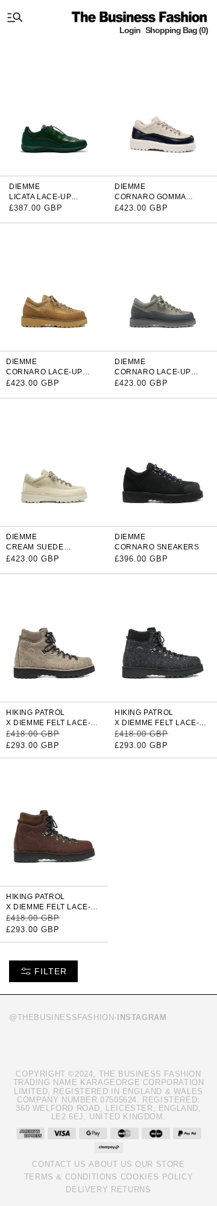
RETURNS (131, 1189)
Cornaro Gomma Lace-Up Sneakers (154, 201)
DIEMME (24, 186)
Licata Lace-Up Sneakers (40, 201)
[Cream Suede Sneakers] (54, 462)
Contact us (59, 1164)
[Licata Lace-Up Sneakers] (54, 111)
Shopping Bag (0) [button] (176, 30)
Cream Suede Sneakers (35, 551)
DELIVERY (87, 1189)
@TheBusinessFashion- (87, 1017)
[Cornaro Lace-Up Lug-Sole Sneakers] (54, 286)
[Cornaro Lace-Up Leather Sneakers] (162, 286)
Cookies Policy (157, 1176)
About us (110, 1164)
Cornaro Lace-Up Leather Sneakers (155, 376)
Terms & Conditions (71, 1176)
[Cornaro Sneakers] (162, 462)
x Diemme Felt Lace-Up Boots (54, 727)
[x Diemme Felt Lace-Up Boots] (54, 637)
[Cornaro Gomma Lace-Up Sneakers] (162, 111)
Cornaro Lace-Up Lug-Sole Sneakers (48, 376)
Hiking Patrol (35, 712)
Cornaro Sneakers (157, 547)
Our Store (159, 1164)
